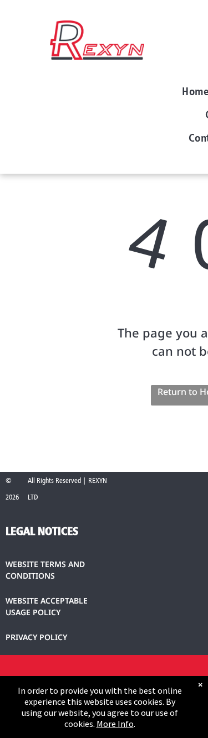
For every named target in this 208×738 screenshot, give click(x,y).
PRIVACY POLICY (36, 637)
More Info (115, 723)
